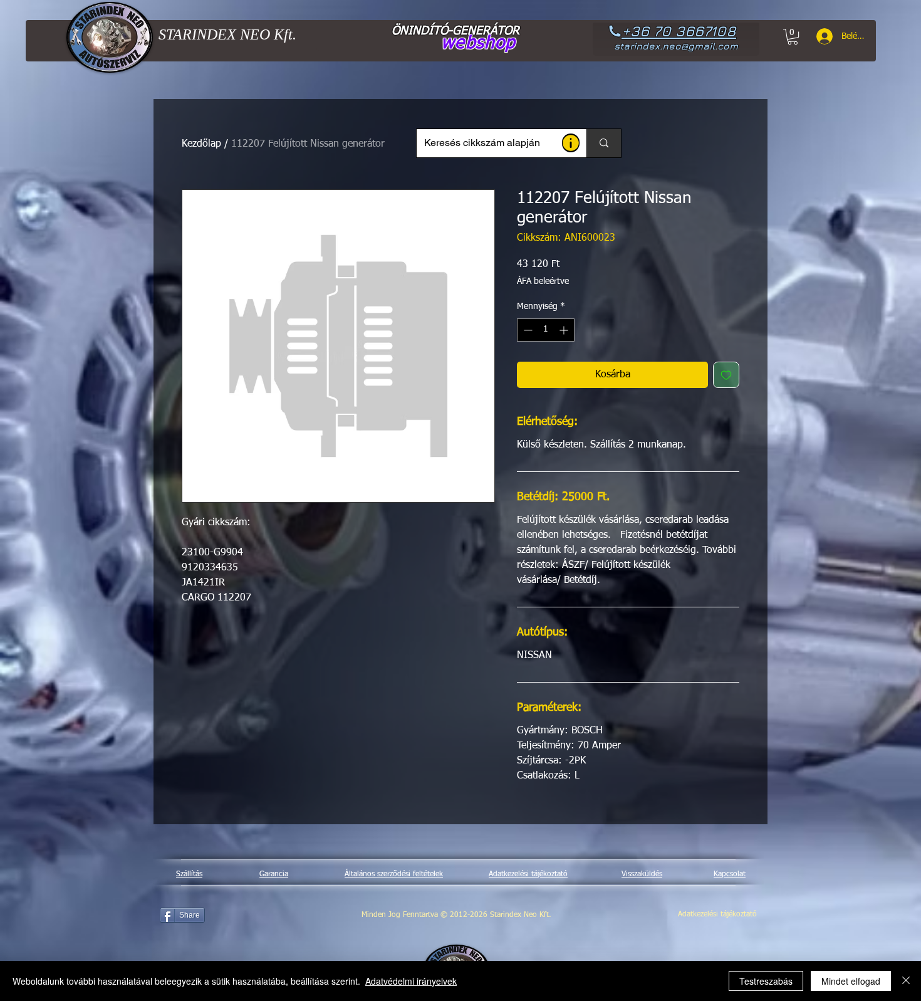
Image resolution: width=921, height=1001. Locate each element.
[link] (792, 37)
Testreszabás (766, 981)
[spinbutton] (545, 330)
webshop (478, 43)
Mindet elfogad (850, 981)
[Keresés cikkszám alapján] (603, 143)
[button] (571, 143)
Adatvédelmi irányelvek (411, 981)
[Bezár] (905, 981)
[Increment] (565, 330)
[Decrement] (526, 330)
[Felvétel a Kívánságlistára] (726, 375)
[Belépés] (820, 36)
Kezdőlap (201, 144)
